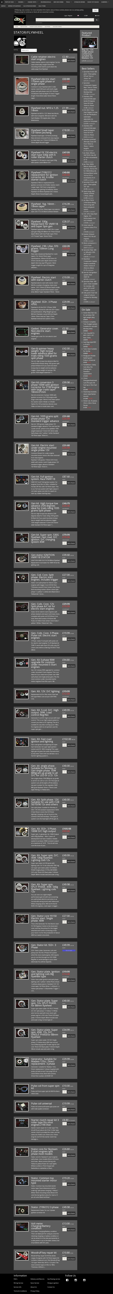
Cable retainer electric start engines (43, 58)
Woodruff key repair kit (44, 1252)
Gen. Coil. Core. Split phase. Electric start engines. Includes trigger (44, 577)
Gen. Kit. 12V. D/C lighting (45, 691)
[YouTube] (84, 1280)
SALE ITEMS (42, 6)
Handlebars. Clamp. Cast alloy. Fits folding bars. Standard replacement (89, 369)
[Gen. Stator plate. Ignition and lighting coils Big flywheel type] (22, 974)
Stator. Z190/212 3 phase (45, 1207)
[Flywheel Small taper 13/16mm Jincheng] (22, 134)
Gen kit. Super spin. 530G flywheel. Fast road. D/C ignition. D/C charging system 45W (45, 538)
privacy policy (79, 10)
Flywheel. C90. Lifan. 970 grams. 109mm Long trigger (44, 248)
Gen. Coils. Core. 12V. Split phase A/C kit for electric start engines (43, 606)
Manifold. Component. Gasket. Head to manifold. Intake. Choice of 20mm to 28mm (90, 263)
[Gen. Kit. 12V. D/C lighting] (22, 694)
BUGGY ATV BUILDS (93, 2)
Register (70, 15)
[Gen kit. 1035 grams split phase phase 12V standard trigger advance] (22, 419)
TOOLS (68, 2)
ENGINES (20, 2)
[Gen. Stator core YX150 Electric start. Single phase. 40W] (22, 918)
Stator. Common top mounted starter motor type (44, 1180)
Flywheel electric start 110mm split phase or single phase (43, 81)
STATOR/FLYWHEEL (57, 26)
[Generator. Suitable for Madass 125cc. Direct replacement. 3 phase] (22, 1062)
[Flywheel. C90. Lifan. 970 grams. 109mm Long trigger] (22, 249)
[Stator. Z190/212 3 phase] (22, 1210)
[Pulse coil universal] (22, 1106)
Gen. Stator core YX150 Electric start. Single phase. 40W (44, 918)
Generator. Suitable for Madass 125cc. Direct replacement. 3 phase (44, 1061)
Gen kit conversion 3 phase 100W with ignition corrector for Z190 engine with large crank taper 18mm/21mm (45, 387)
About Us (34, 1287)
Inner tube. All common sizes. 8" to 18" (90, 227)
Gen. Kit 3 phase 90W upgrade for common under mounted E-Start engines (44, 663)
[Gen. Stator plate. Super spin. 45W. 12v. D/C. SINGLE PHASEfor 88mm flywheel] (22, 1033)
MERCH (3, 6)
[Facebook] (67, 1280)
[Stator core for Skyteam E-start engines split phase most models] (22, 1152)
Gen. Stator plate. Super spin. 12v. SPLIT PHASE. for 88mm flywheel (44, 1003)
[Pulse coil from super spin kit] (22, 1089)
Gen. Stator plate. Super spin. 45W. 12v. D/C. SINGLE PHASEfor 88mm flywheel (44, 1033)
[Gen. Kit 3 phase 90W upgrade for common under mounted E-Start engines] (22, 662)
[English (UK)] (78, 15)
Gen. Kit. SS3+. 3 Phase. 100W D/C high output (44, 830)
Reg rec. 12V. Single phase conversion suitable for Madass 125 (88, 53)
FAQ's (15, 1279)
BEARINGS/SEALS (46, 2)
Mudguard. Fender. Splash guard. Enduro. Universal (89, 358)
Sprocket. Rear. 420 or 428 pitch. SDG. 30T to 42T (90, 252)
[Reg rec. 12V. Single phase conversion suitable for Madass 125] (89, 42)
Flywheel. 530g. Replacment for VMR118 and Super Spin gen (44, 224)
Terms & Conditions (20, 1291)
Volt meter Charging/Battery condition (40, 1226)
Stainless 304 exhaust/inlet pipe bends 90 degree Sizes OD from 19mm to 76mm (90, 101)
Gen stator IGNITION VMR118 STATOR (43, 556)
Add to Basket (71, 60)
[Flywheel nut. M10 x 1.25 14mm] (22, 111)
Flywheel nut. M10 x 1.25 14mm (44, 109)
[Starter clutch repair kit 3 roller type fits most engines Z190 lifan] (22, 1122)
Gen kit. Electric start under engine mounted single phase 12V (43, 448)
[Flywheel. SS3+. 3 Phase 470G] (22, 304)
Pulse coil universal (41, 1103)
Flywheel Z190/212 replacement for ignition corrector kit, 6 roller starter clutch (44, 176)
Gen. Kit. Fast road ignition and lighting (42, 740)
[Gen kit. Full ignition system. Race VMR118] (22, 479)
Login (65, 15)
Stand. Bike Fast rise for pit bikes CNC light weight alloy (90, 315)
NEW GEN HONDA (58, 2)
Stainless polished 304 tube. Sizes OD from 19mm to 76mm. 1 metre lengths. (90, 143)
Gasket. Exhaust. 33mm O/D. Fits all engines (90, 236)
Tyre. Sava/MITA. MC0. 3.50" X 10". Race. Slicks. (89, 335)
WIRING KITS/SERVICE (14, 6)
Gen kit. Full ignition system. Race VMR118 (43, 478)
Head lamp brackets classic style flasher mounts (89, 394)
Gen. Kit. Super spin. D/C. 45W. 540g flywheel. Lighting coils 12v (45, 858)
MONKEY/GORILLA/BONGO (36, 26)
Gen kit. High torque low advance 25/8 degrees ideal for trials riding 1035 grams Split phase (45, 507)
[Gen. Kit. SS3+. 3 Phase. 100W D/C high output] (22, 831)
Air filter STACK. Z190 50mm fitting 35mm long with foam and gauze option (90, 204)
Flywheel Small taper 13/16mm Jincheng (42, 131)
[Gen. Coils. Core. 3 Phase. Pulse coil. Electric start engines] (22, 636)
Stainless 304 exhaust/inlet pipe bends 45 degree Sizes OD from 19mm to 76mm (90, 130)
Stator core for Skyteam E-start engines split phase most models (44, 1151)
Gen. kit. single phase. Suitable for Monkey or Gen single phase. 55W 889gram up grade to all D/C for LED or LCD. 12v (44, 770)
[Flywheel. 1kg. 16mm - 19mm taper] (22, 207)
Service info (17, 1287)
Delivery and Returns (37, 1279)
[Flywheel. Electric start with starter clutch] (22, 280)
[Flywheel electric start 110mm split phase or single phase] (22, 86)
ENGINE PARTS (32, 2)
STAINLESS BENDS (79, 2)
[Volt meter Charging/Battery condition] (22, 1226)
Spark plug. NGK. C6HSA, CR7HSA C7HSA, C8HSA (89, 193)
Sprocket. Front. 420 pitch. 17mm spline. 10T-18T (90, 184)
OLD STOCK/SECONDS (29, 6)
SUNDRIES (104, 2)
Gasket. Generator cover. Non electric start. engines (45, 331)
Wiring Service (18, 1283)
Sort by (16, 50)
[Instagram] (76, 1280)
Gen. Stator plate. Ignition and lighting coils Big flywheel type (45, 974)
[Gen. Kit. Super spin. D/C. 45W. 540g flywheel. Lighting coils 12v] (22, 858)
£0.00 (97, 15)
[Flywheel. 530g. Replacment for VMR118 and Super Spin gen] (22, 224)
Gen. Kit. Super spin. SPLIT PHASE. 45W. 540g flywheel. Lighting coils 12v (44, 888)
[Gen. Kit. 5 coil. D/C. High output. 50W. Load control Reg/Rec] (22, 713)
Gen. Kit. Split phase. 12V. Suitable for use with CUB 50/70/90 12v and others (45, 802)
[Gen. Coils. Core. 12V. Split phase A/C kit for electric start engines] (22, 607)
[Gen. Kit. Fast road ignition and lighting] (22, 742)
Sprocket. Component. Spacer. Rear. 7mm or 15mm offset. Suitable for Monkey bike (90, 87)
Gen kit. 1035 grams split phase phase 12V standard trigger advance (45, 419)
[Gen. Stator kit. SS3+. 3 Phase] (22, 948)
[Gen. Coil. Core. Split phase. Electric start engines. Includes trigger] (22, 578)
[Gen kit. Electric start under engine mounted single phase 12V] (22, 449)
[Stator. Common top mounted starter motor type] (22, 1181)
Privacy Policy (35, 1291)
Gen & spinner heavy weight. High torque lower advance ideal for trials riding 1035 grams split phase (44, 353)
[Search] (96, 19)
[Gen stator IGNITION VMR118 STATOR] (22, 558)
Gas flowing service (53, 1279)
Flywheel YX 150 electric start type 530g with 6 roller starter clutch (44, 155)
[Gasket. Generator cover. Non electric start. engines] (22, 331)
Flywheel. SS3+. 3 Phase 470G (44, 303)
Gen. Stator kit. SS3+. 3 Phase (43, 946)
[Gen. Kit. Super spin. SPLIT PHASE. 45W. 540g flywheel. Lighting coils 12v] (22, 887)
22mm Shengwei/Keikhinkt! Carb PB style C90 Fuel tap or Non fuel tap (90, 382)
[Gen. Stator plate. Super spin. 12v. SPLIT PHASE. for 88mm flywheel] (22, 1003)
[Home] (2, 2)
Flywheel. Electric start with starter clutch (43, 278)
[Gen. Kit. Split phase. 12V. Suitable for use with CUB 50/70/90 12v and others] (22, 802)
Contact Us (51, 1287)
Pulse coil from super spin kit (45, 1087)
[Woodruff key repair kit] (22, 1255)
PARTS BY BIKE (9, 2)
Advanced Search (39, 22)
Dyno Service (35, 1283)
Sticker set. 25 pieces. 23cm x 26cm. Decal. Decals (90, 403)
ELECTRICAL (47, 26)
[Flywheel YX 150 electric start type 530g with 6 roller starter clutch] (22, 155)
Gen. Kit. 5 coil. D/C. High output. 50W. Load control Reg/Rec (45, 712)
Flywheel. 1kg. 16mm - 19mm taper (43, 205)
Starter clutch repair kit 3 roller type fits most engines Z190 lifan (45, 1122)
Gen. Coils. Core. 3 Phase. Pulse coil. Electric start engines (45, 635)
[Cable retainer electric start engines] (22, 59)
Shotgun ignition (53, 1283)
